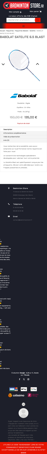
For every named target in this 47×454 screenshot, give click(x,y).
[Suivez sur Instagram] (28, 379)
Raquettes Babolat (21, 31)
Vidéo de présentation (11, 137)
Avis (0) (6, 140)
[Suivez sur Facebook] (19, 379)
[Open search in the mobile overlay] (23, 20)
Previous (10, 61)
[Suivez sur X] (24, 379)
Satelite (32, 31)
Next (30, 61)
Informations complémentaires (14, 133)
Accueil (2, 31)
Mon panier (34, 11)
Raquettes (10, 31)
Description (7, 129)
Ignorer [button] (23, 452)
